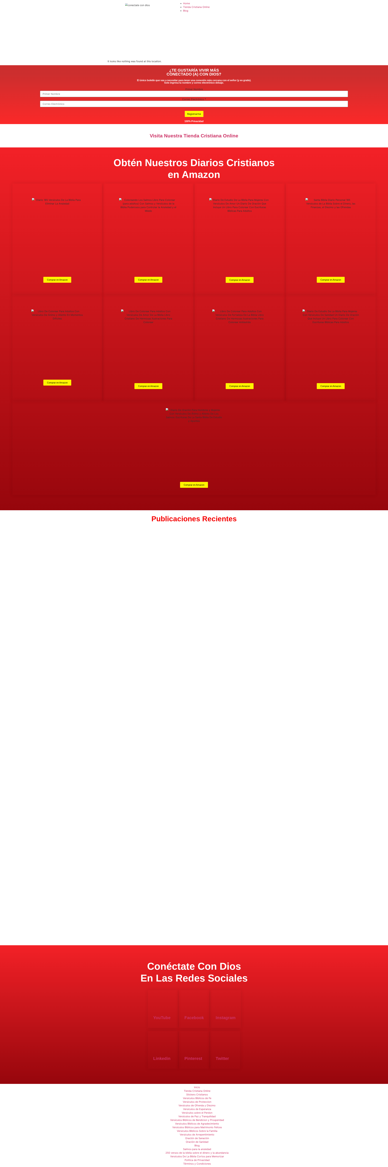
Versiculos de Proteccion (197, 1101)
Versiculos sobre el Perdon (197, 1112)
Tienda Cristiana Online (196, 6)
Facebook (194, 1017)
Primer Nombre (194, 89)
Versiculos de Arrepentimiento (197, 1134)
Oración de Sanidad (197, 1141)
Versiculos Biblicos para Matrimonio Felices (197, 1127)
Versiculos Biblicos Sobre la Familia (197, 1130)
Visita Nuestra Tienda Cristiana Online (194, 135)
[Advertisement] (194, 36)
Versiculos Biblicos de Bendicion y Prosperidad (197, 1119)
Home (186, 3)
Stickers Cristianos (197, 1094)
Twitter (222, 1058)
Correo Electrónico (194, 99)
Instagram (226, 1017)
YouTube (162, 1017)
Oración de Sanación (197, 1138)
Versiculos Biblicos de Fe (197, 1098)
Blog (185, 10)
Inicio (197, 1087)
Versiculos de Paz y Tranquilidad (197, 1116)
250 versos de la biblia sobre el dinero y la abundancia (197, 1152)
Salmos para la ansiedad (197, 1149)
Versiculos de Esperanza (197, 1109)
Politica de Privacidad (197, 1160)
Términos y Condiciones (197, 1163)
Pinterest (193, 1058)
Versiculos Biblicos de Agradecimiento (197, 1123)
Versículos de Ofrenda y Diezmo (197, 1105)
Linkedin (162, 1058)
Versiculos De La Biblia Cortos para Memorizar (197, 1156)
